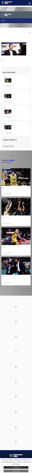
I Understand (16, 467)
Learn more (16, 470)
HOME (2, 20)
